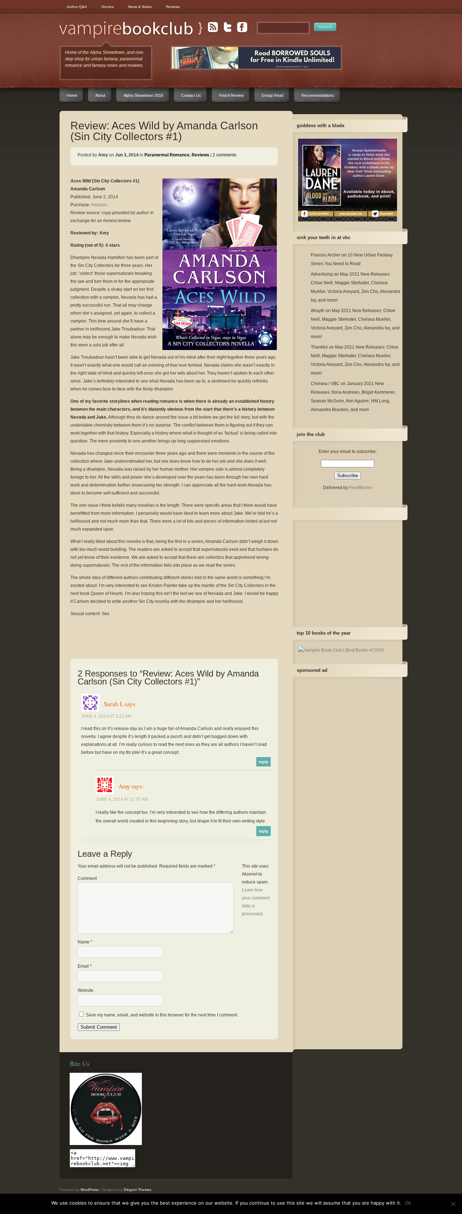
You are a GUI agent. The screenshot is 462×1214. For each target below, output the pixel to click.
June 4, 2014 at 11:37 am (122, 799)
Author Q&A (77, 7)
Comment (87, 878)
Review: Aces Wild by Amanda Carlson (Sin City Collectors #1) (164, 131)
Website (85, 990)
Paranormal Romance (166, 154)
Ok (408, 1203)
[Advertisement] (174, 633)
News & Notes (140, 7)
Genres (107, 7)
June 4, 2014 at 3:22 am (106, 716)
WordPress (89, 1190)
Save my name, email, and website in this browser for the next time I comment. (162, 1015)
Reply (263, 762)
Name (85, 942)
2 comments (224, 154)
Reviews (173, 7)
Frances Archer (325, 255)
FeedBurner (360, 487)
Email (85, 966)
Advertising (322, 274)
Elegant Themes (137, 1190)
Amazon (99, 204)
